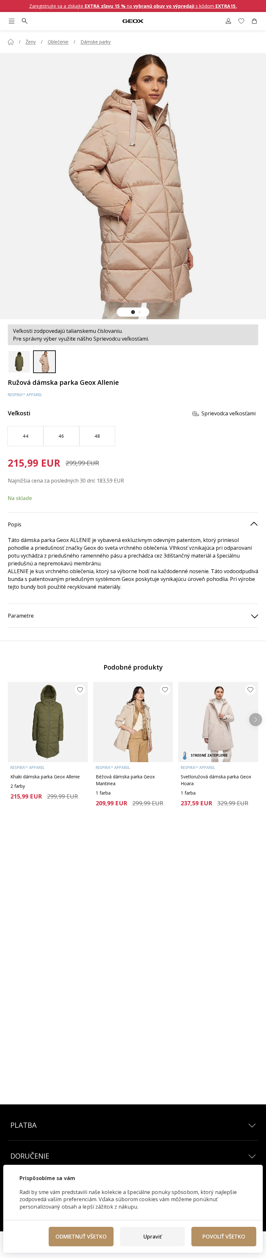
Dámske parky (95, 42)
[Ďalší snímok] (255, 719)
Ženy (31, 42)
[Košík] (254, 21)
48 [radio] (97, 436)
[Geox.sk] (132, 21)
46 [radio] (61, 436)
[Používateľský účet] (228, 21)
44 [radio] (25, 436)
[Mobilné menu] (12, 21)
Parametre (21, 615)
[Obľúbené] (241, 21)
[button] (133, 312)
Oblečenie (58, 42)
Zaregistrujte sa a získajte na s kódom (133, 6)
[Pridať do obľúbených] (80, 690)
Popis (14, 524)
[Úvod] (11, 42)
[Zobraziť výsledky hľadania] (25, 21)
